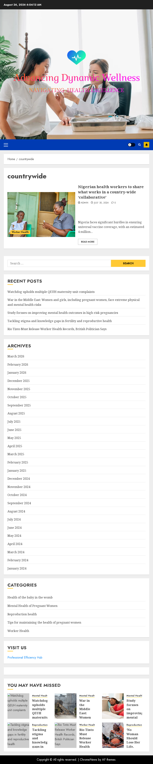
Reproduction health (22, 614)
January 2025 (16, 470)
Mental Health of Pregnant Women (32, 606)
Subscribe (146, 145)
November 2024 (18, 487)
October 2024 (16, 495)
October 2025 (16, 397)
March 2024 (15, 552)
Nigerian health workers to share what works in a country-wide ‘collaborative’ (111, 192)
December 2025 (18, 381)
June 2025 (14, 430)
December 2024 (18, 479)
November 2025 (18, 389)
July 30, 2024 (101, 202)
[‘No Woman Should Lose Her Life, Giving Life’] (113, 735)
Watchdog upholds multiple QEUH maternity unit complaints (51, 292)
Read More (87, 242)
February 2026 (17, 364)
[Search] (139, 144)
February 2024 (17, 560)
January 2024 (16, 568)
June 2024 (14, 528)
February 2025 (17, 462)
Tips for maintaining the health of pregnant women (44, 622)
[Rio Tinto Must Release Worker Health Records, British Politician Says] (65, 735)
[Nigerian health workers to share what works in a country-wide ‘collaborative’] (41, 214)
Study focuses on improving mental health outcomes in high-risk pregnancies (62, 313)
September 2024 (19, 503)
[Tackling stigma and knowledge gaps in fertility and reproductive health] (18, 735)
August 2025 (16, 413)
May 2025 (14, 438)
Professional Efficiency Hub (24, 657)
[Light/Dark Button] (131, 145)
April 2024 (14, 544)
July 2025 (14, 421)
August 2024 (16, 511)
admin (84, 202)
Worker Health (20, 232)
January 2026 (16, 372)
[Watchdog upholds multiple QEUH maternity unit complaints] (18, 706)
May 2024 (14, 536)
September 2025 (19, 405)
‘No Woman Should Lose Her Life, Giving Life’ (133, 742)
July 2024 (14, 519)
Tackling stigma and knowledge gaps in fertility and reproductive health (59, 321)
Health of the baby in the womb (30, 597)
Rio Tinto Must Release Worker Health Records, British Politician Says (57, 329)
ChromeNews (88, 759)
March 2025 (15, 454)
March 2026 (15, 356)
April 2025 (14, 446)
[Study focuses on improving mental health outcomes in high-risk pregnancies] (113, 706)
